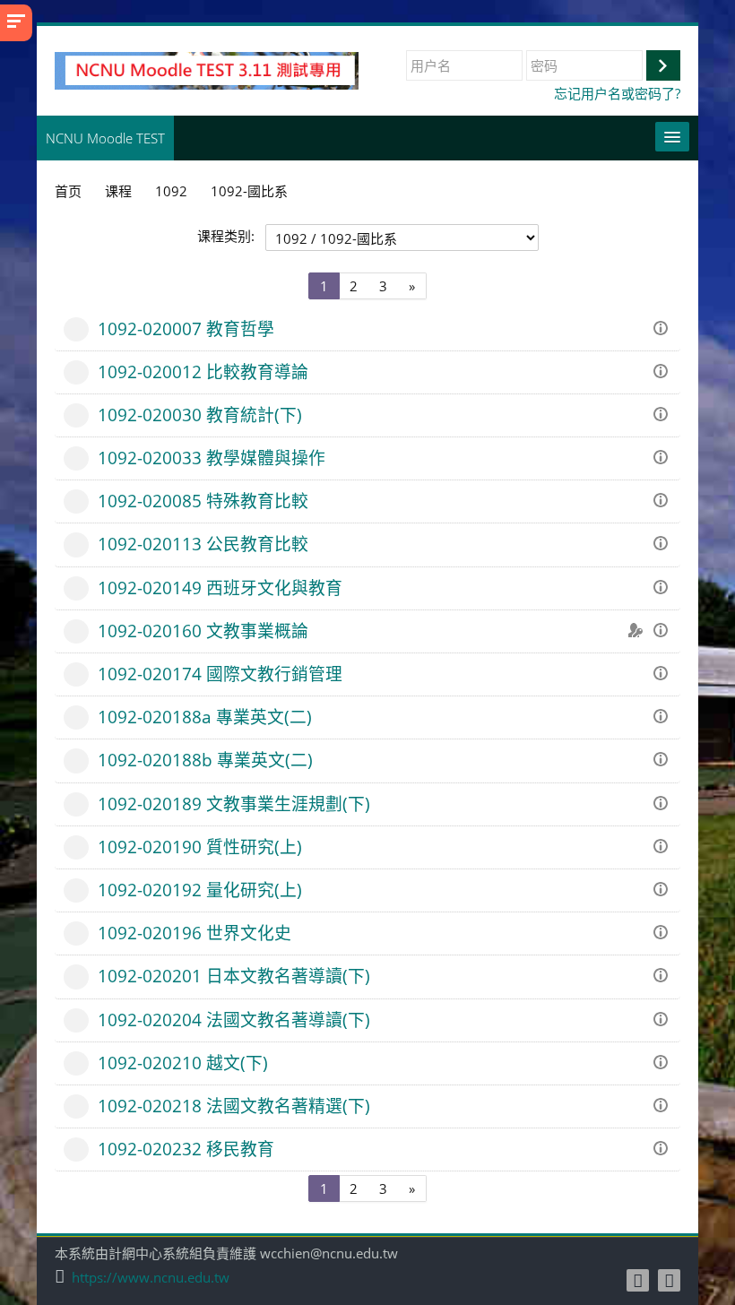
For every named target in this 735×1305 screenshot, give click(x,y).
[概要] (663, 326)
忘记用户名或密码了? (617, 93)
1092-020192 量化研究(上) (200, 889)
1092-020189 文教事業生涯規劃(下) (234, 803)
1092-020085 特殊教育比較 (203, 500)
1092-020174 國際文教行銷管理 (220, 673)
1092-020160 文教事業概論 (203, 630)
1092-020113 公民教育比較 (203, 543)
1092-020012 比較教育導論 (203, 371)
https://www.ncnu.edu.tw (150, 1277)
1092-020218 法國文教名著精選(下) (234, 1105)
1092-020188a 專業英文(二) (205, 716)
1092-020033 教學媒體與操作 (211, 457)
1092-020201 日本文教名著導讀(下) (234, 975)
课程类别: (226, 236)
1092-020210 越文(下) (183, 1062)
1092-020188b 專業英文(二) (205, 759)
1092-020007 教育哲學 (186, 328)
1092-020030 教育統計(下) (200, 414)
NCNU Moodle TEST (105, 138)
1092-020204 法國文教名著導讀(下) (234, 1019)
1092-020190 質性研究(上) (200, 846)
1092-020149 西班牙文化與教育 (220, 587)
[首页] (207, 69)
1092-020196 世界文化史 (194, 932)
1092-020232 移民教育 (186, 1148)
